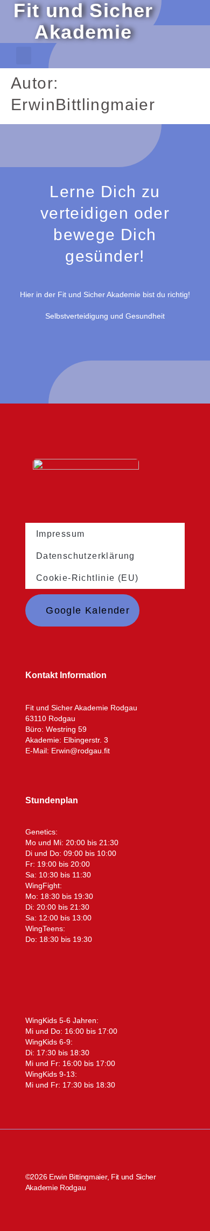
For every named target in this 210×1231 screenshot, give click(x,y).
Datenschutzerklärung (85, 555)
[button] (23, 55)
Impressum (60, 533)
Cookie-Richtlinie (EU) (87, 577)
